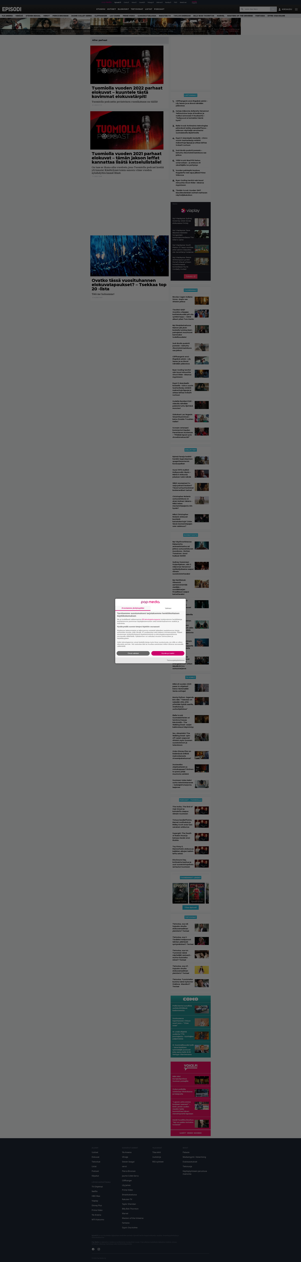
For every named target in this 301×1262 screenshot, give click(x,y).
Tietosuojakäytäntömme (176, 660)
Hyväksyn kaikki (167, 653)
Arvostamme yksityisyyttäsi (133, 608)
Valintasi (168, 608)
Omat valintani (133, 653)
